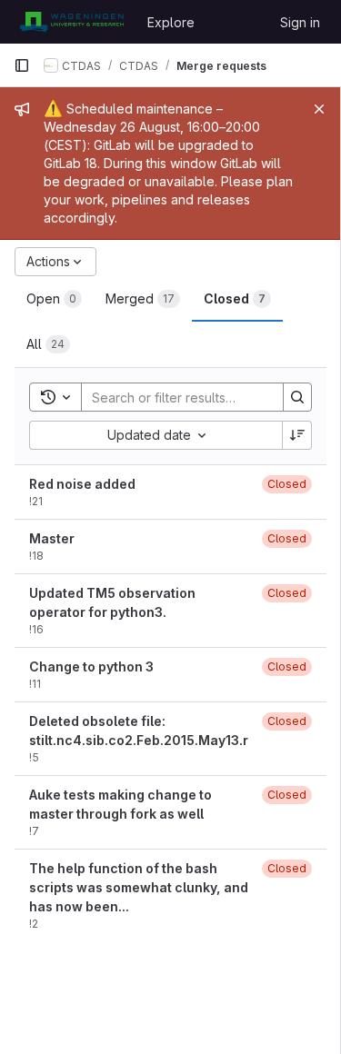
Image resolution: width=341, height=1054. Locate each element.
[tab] (54, 299)
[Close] (319, 109)
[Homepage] (71, 21)
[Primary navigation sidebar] (21, 65)
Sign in (300, 22)
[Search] (297, 397)
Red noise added (82, 484)
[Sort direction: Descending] (297, 435)
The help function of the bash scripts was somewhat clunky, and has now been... (138, 887)
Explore (171, 22)
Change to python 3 (91, 666)
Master (52, 538)
